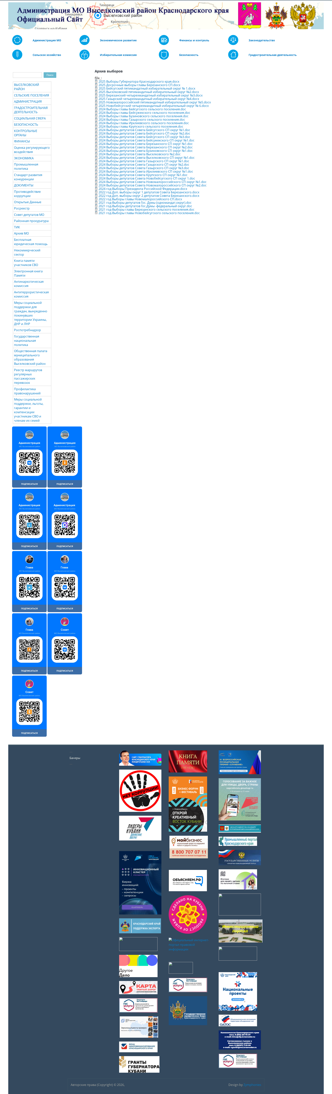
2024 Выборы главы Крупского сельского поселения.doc (141, 126)
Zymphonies (252, 1085)
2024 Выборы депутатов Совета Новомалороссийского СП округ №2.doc (153, 185)
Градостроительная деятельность (273, 55)
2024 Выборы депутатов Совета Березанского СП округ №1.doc (146, 144)
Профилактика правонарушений (27, 391)
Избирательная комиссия (118, 55)
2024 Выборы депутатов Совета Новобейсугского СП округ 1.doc (147, 178)
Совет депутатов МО (29, 215)
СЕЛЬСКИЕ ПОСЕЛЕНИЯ (31, 95)
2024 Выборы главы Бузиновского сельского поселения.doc (143, 116)
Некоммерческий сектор (27, 252)
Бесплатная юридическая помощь (30, 242)
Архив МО (21, 233)
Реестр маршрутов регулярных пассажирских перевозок (28, 376)
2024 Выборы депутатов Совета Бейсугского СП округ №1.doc (144, 130)
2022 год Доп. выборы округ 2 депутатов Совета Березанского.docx (149, 196)
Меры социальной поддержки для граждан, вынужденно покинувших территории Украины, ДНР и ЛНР (30, 313)
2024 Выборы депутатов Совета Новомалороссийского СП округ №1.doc (153, 182)
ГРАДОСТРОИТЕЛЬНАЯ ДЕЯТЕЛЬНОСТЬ (31, 110)
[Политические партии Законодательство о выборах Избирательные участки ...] (84, 59)
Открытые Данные (27, 202)
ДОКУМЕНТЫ (23, 185)
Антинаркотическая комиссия (29, 283)
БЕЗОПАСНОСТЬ (26, 124)
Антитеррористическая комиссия (31, 294)
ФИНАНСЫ (22, 141)
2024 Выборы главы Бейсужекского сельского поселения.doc (144, 113)
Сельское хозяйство (47, 55)
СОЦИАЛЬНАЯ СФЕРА (30, 118)
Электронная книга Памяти (28, 273)
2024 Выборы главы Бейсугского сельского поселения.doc (142, 109)
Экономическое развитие (118, 40)
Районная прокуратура (31, 221)
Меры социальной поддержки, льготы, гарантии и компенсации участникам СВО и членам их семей (28, 410)
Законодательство (262, 40)
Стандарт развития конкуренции (28, 177)
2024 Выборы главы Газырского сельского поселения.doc (142, 119)
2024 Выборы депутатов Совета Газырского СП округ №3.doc (144, 168)
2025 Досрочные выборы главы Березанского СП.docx (139, 85)
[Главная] (11, 15)
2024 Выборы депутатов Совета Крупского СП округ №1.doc (143, 175)
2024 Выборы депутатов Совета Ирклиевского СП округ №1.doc (146, 171)
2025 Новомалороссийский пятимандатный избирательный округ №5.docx (155, 102)
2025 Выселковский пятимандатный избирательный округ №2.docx (149, 92)
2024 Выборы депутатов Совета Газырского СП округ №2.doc (144, 164)
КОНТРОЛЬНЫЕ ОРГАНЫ (25, 133)
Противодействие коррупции (27, 194)
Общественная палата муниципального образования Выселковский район (30, 357)
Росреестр (22, 208)
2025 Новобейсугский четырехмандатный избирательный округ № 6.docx (154, 106)
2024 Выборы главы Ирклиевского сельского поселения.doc (144, 123)
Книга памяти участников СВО (26, 263)
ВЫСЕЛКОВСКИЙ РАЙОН (26, 87)
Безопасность (188, 55)
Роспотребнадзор (27, 330)
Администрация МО (47, 40)
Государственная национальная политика (26, 340)
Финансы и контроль (194, 40)
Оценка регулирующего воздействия (32, 149)
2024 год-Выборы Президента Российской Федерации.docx (143, 189)
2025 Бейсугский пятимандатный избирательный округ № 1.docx (147, 88)
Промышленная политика (26, 166)
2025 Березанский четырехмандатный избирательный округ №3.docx (151, 95)
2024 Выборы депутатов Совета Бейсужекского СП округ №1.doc (146, 140)
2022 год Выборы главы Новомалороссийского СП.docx (140, 199)
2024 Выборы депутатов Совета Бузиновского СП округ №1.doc (146, 151)
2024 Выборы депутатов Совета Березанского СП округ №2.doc (146, 147)
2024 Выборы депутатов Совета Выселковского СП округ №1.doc (147, 157)
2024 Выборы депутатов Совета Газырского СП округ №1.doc (144, 161)
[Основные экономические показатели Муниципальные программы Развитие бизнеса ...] (164, 44)
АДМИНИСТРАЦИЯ (28, 101)
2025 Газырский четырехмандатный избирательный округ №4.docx (149, 99)
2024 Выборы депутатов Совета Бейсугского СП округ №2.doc (144, 133)
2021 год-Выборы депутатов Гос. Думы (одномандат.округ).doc (145, 202)
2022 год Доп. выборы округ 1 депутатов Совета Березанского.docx (149, 192)
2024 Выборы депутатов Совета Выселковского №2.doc (140, 154)
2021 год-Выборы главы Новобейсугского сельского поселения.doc (149, 213)
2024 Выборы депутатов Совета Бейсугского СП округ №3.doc (144, 137)
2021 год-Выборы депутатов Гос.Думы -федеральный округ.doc (145, 206)
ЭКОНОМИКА (24, 158)
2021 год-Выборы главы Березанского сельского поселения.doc (146, 209)
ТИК (17, 227)
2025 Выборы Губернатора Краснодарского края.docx (139, 81)
